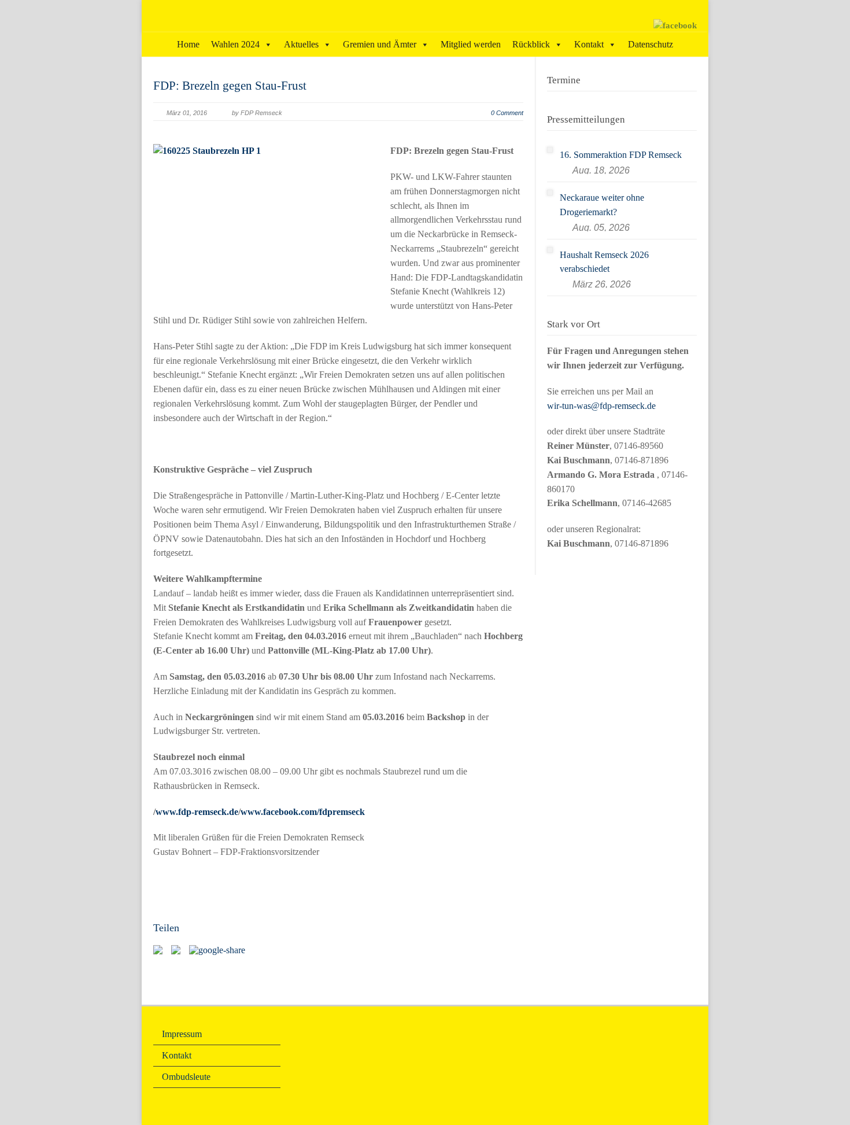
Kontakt (589, 44)
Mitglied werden (471, 44)
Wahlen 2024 (235, 44)
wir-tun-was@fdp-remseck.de (601, 406)
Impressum (182, 1034)
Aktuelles (301, 44)
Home (188, 44)
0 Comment (507, 112)
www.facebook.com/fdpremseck (303, 812)
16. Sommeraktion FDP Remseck (621, 155)
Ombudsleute (186, 1077)
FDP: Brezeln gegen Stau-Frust (229, 86)
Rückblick (531, 44)
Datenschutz (650, 44)
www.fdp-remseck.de (197, 812)
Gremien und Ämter (379, 44)
